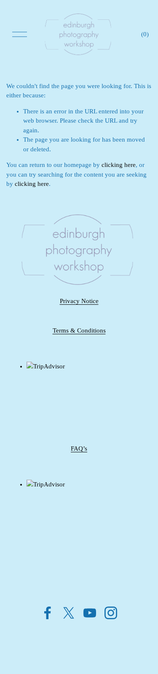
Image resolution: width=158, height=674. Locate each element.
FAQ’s (79, 448)
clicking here (119, 164)
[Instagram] (111, 613)
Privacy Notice (79, 301)
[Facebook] (47, 613)
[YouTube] (89, 613)
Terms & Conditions (79, 330)
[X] (68, 613)
